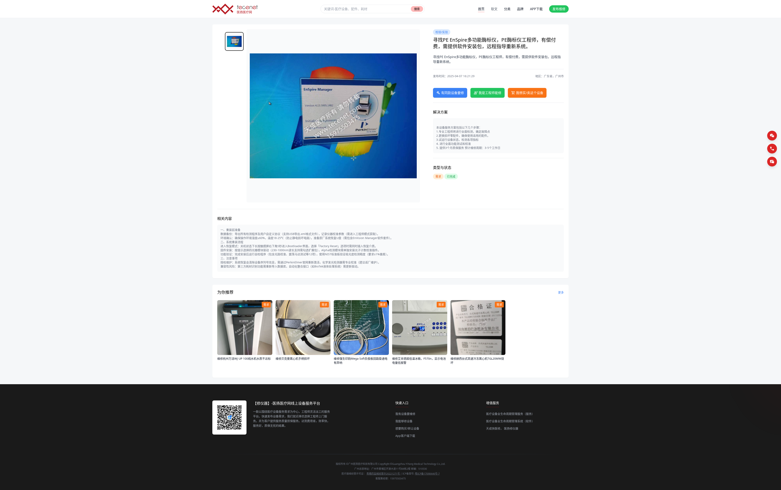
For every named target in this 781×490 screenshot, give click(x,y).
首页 (481, 9)
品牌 (520, 9)
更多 (561, 292)
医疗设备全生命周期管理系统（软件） (510, 421)
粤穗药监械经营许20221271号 (383, 473)
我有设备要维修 (405, 414)
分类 (507, 9)
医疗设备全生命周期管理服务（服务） (510, 414)
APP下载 (536, 9)
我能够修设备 (403, 421)
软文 (494, 9)
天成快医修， (494, 428)
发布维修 (558, 9)
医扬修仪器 (511, 428)
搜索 (417, 9)
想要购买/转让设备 (407, 428)
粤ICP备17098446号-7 (427, 473)
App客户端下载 (405, 436)
